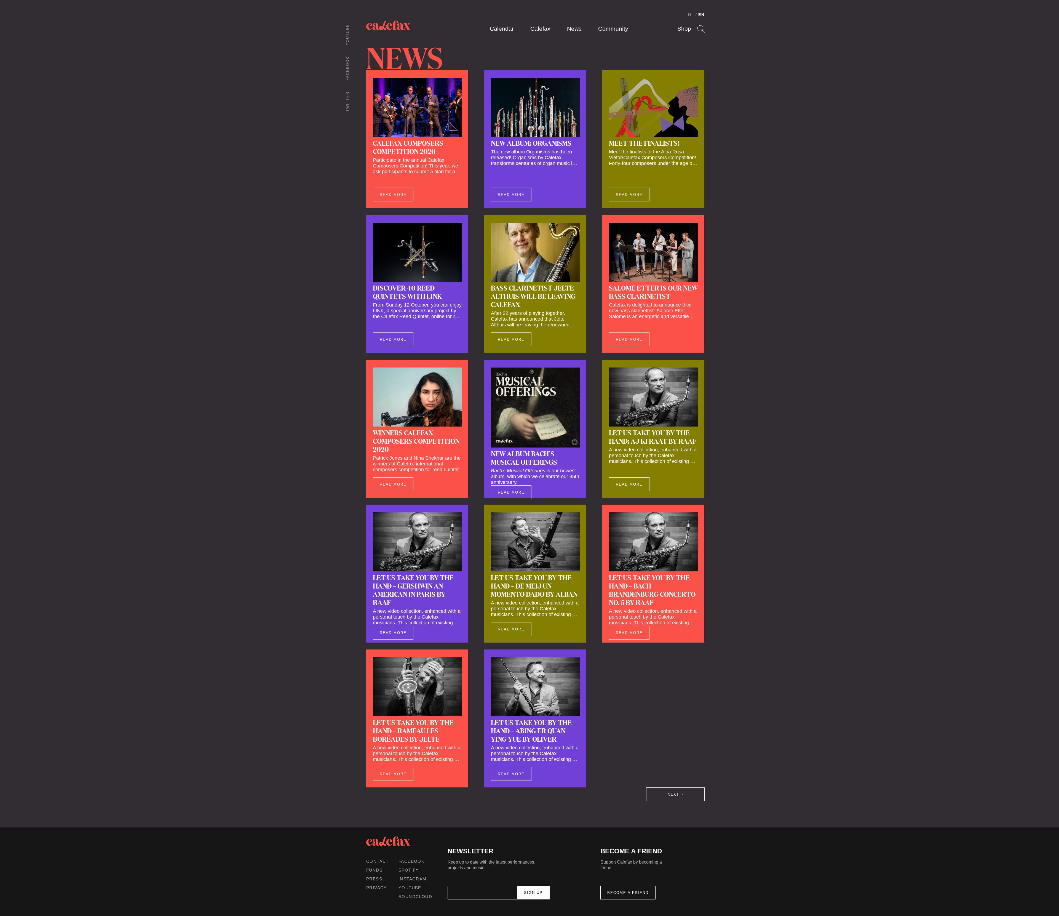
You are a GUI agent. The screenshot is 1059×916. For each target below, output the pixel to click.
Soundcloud (415, 896)
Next (674, 794)
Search (701, 29)
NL (691, 14)
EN (701, 14)
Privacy (376, 887)
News (574, 28)
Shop (684, 28)
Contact (377, 861)
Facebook (348, 68)
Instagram (413, 879)
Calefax (540, 28)
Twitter (348, 101)
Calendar (502, 28)
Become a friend (628, 893)
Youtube (348, 34)
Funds (374, 870)
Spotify (409, 870)
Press (374, 879)
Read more (393, 195)
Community (613, 28)
